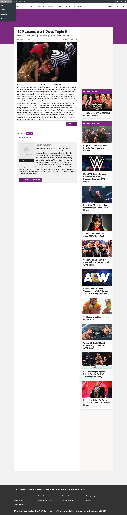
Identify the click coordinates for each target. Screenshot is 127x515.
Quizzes (22, 1)
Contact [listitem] (4, 18)
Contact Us (41, 496)
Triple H (29, 134)
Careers (88, 500)
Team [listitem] (3, 10)
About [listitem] (3, 5)
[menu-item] (16, 6)
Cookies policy (18, 500)
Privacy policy (90, 496)
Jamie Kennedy (24, 40)
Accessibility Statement (45, 500)
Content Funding (67, 500)
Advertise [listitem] (4, 14)
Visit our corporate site (78, 489)
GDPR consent (18, 504)
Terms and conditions (69, 496)
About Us (17, 496)
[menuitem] (6, 1)
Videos (15, 1)
